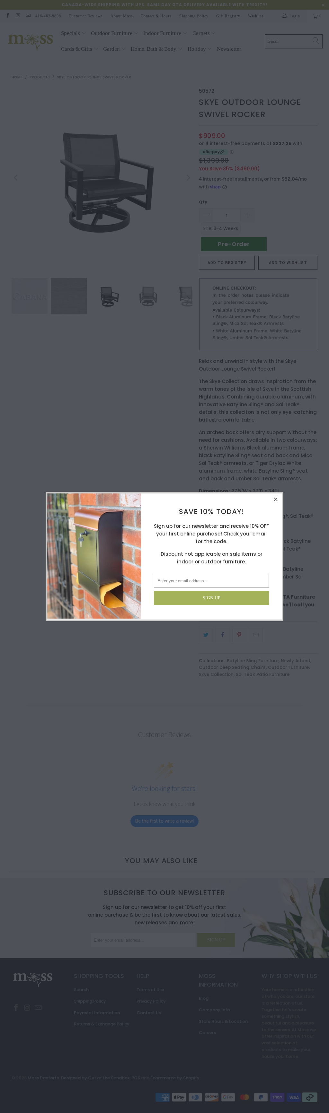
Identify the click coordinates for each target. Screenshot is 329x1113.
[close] (276, 499)
